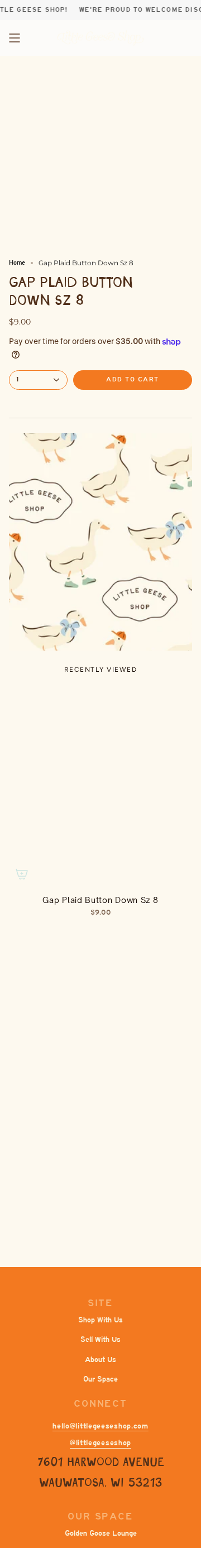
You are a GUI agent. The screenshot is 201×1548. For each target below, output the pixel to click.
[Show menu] (14, 38)
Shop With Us (100, 1320)
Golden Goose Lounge (101, 1533)
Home (17, 262)
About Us (100, 1359)
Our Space (100, 1379)
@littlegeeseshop (100, 1443)
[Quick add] (22, 874)
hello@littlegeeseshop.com (100, 1426)
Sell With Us (100, 1339)
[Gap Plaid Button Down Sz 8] (100, 786)
